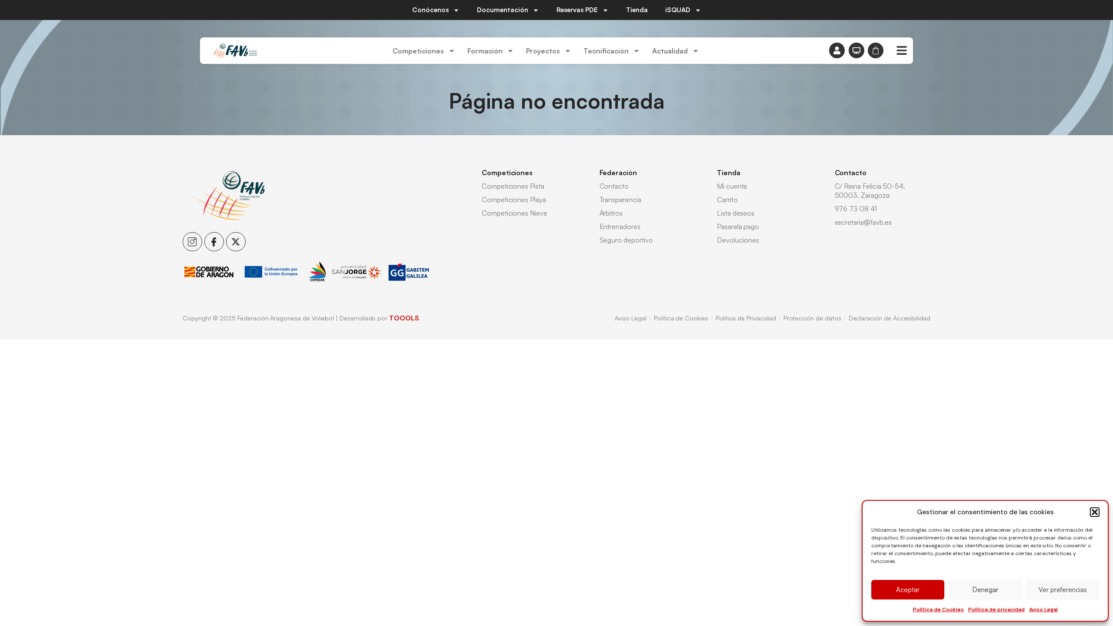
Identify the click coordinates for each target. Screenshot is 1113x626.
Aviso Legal (1043, 609)
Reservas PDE (577, 10)
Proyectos (543, 51)
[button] (1094, 512)
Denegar (985, 590)
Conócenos (430, 10)
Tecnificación (606, 51)
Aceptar (908, 590)
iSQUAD (677, 10)
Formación (485, 51)
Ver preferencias (1063, 590)
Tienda (637, 10)
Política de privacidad (996, 609)
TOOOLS (404, 318)
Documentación (502, 10)
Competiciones (418, 51)
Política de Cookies (938, 609)
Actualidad (670, 51)
